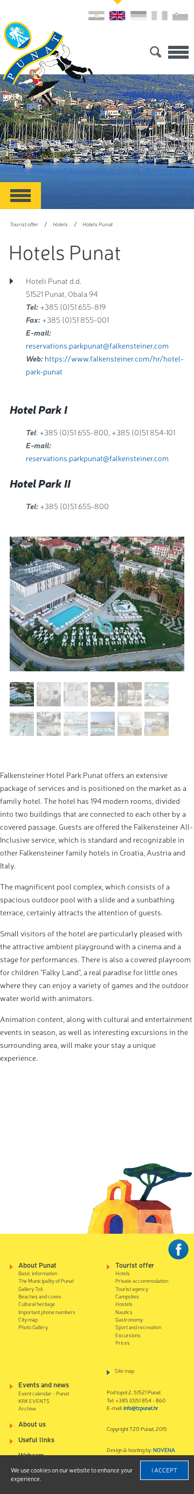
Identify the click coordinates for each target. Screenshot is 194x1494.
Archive (27, 1408)
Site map (124, 1370)
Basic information (37, 1272)
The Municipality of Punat (46, 1280)
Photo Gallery (33, 1326)
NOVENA (164, 1449)
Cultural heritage (36, 1303)
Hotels (60, 223)
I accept (164, 1469)
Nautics (124, 1311)
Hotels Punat (97, 223)
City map (28, 1319)
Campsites (127, 1296)
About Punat (37, 1264)
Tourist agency (131, 1288)
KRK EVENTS (34, 1400)
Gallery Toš (30, 1288)
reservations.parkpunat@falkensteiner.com (97, 345)
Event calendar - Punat (43, 1392)
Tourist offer (24, 223)
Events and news (43, 1384)
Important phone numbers (46, 1311)
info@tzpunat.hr (140, 1407)
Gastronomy (129, 1319)
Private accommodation (141, 1280)
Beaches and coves (39, 1296)
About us (32, 1423)
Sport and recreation (138, 1326)
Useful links (36, 1439)
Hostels (124, 1303)
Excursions (128, 1334)
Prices (122, 1342)
